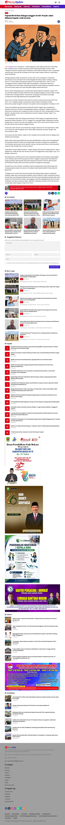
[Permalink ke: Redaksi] (7, 21)
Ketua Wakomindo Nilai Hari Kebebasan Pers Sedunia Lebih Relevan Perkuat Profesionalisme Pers (32, 231)
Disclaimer (8, 818)
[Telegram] (55, 193)
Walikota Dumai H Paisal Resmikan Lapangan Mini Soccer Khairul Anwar (31, 359)
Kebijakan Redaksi (34, 814)
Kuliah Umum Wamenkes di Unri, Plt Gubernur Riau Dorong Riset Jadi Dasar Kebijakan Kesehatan (34, 720)
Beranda (7, 768)
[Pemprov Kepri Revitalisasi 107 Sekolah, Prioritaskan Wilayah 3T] (8, 706)
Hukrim (7, 780)
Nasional (7, 770)
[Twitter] (52, 193)
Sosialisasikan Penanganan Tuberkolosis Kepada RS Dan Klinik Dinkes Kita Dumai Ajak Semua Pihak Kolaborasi (34, 413)
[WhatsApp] (58, 193)
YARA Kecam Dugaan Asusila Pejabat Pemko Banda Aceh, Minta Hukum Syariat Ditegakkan (51, 213)
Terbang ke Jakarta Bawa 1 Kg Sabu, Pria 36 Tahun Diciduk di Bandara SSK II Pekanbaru (34, 642)
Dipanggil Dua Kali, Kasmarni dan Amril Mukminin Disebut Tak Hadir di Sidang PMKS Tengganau (35, 634)
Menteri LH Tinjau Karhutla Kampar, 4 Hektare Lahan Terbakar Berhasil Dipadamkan (35, 426)
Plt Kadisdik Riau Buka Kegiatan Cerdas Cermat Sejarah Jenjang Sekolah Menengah (35, 402)
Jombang (7, 799)
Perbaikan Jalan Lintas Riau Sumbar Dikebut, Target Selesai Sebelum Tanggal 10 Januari (34, 407)
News (6, 13)
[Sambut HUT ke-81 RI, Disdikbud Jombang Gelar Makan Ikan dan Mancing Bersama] (8, 729)
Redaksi (10, 21)
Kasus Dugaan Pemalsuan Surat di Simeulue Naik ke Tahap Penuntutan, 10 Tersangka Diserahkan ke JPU (34, 657)
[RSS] (24, 808)
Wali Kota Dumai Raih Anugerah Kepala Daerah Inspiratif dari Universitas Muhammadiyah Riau (32, 365)
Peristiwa (7, 775)
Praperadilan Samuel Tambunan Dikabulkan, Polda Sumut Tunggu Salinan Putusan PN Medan (34, 649)
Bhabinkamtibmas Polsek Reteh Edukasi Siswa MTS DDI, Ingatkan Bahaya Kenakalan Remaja (34, 713)
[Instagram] (12, 808)
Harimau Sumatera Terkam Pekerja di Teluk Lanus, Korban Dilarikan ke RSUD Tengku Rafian (35, 353)
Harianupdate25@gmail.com (15, 761)
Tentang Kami (46, 814)
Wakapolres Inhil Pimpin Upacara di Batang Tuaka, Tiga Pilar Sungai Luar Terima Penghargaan (32, 213)
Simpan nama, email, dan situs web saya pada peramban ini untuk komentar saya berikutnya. (33, 263)
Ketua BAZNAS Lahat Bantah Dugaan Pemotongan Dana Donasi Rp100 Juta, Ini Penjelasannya (13, 231)
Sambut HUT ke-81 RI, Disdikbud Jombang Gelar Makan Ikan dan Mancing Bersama (34, 728)
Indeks (15, 818)
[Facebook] (49, 193)
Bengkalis (7, 796)
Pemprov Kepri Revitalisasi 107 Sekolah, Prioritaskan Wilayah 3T (31, 705)
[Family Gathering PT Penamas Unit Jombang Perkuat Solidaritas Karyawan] (51, 223)
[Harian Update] (14, 2)
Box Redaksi (15, 814)
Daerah (7, 773)
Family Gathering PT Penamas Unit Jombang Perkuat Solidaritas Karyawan (51, 231)
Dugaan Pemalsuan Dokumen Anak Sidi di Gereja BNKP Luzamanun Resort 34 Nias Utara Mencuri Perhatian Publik (34, 347)
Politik (6, 782)
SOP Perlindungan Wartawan (28, 816)
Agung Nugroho (9, 801)
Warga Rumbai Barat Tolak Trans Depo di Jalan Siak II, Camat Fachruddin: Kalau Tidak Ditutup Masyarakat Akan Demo (34, 389)
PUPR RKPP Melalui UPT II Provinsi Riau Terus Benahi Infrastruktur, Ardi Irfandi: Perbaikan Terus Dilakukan (33, 371)
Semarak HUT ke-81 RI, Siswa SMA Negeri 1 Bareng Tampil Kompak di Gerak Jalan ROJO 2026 (36, 697)
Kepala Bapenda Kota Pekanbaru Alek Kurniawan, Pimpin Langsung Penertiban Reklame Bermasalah (33, 377)
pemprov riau (8, 791)
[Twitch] (15, 808)
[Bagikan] (58, 21)
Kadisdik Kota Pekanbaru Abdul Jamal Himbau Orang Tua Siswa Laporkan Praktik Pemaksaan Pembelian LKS (34, 383)
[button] (56, 2)
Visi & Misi (24, 814)
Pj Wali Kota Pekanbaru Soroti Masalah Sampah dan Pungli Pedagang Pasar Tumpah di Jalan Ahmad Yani (35, 420)
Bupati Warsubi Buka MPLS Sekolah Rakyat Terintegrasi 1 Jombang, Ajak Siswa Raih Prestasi (35, 736)
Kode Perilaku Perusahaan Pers (48, 816)
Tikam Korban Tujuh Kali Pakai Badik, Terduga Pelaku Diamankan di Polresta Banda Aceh (35, 619)
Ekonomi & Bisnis (9, 785)
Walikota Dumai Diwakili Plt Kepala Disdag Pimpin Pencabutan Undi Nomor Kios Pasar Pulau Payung (34, 395)
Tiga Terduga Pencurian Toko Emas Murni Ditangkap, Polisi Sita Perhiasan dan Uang (35, 627)
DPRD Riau (7, 794)
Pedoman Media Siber (11, 816)
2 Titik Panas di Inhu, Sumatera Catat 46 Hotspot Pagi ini (27, 432)
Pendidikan (8, 777)
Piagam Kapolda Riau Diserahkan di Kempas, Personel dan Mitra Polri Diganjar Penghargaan (12, 213)
